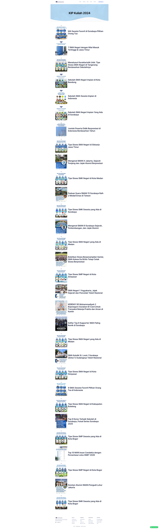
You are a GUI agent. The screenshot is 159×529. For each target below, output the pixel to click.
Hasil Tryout (101, 1)
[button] (154, 527)
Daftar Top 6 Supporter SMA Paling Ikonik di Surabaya (84, 324)
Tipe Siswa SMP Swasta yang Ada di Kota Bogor (84, 437)
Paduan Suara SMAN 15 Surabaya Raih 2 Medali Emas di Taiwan (85, 194)
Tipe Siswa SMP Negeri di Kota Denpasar (82, 275)
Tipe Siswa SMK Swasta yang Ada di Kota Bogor (84, 502)
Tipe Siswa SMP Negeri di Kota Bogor (85, 470)
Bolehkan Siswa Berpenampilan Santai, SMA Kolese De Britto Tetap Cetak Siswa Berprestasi (86, 259)
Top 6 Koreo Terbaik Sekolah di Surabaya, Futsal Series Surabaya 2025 (83, 421)
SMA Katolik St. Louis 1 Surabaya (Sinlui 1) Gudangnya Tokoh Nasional (84, 356)
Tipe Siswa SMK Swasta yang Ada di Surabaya (84, 210)
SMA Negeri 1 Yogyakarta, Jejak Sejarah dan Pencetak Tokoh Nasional (85, 291)
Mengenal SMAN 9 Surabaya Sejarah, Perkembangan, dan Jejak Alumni (85, 226)
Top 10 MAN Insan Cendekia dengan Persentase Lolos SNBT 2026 (84, 453)
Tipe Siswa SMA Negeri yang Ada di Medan (84, 243)
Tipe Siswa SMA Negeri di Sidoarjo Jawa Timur (84, 145)
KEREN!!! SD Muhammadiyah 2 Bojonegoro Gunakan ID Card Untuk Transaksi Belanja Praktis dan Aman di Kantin (85, 308)
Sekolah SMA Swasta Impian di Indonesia (82, 97)
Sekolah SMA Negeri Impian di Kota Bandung (84, 81)
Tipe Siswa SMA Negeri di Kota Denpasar (82, 372)
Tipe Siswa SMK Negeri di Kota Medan (85, 178)
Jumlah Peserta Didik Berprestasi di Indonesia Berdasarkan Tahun (84, 129)
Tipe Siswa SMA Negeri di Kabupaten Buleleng (85, 405)
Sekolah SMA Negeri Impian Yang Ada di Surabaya (85, 113)
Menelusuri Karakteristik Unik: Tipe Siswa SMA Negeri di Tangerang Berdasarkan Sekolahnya (84, 64)
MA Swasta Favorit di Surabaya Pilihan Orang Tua (85, 32)
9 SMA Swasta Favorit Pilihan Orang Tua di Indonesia (84, 389)
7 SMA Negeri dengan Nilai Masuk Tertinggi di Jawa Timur (83, 48)
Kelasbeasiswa (78, 526)
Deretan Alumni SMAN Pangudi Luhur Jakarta (85, 486)
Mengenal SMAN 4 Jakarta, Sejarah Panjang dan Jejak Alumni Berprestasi (85, 162)
